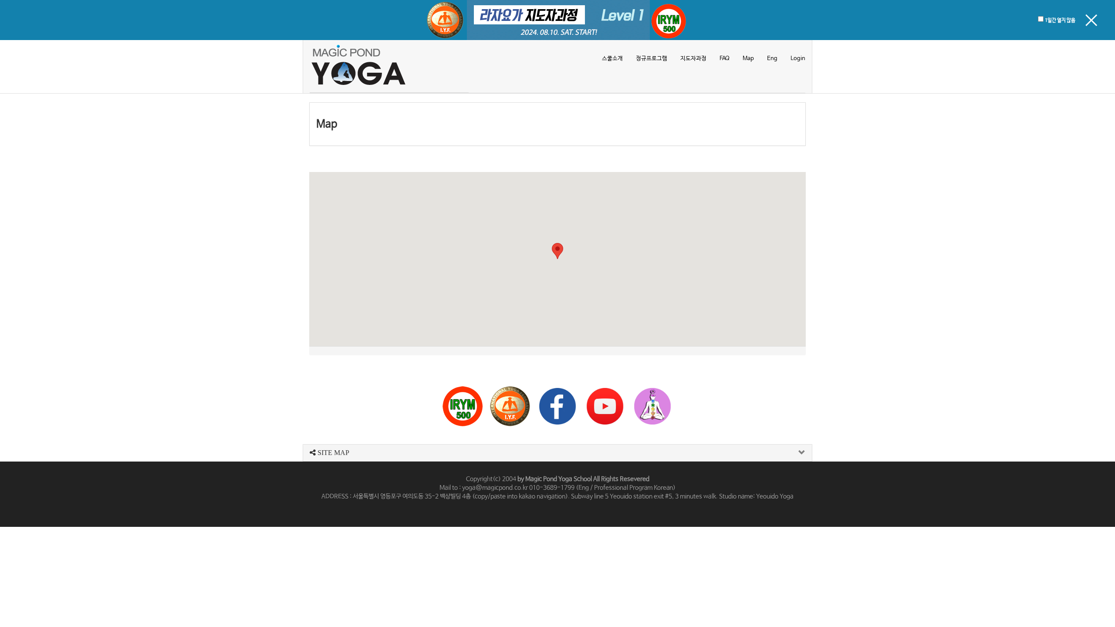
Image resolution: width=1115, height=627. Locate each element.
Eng (772, 58)
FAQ (725, 58)
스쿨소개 (612, 58)
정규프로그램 (651, 58)
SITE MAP (332, 452)
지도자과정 (693, 58)
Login (798, 58)
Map (748, 58)
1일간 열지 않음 (1060, 20)
